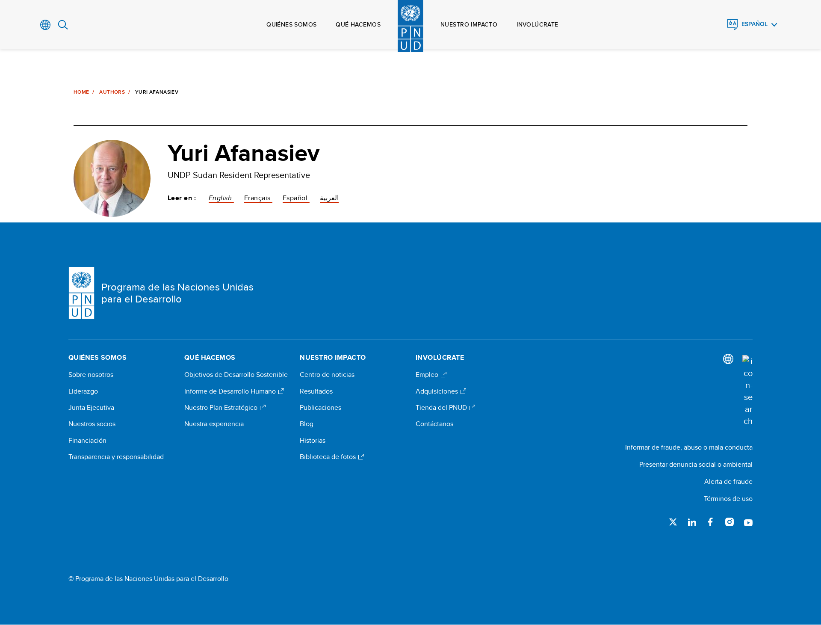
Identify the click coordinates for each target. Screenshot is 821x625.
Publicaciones (320, 407)
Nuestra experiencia (214, 424)
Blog (306, 424)
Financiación (87, 440)
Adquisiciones (438, 391)
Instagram (729, 522)
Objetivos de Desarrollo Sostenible (236, 374)
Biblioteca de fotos (328, 457)
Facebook (710, 522)
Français (258, 198)
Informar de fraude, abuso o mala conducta (689, 447)
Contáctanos (434, 424)
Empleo (428, 374)
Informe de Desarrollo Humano (231, 391)
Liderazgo (83, 391)
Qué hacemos (358, 24)
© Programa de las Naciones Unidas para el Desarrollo (148, 579)
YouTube (748, 522)
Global (45, 24)
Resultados (316, 391)
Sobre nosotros (90, 374)
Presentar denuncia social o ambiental (696, 464)
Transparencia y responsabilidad (116, 457)
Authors (112, 92)
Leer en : (182, 198)
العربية (329, 198)
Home (81, 92)
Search (63, 24)
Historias (312, 440)
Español (754, 24)
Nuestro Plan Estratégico (221, 407)
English (221, 198)
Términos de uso (728, 499)
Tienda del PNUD (442, 407)
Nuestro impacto (468, 24)
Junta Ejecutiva (91, 407)
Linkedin (692, 522)
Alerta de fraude (728, 481)
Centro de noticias (327, 374)
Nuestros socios (91, 424)
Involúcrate (537, 24)
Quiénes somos (291, 24)
